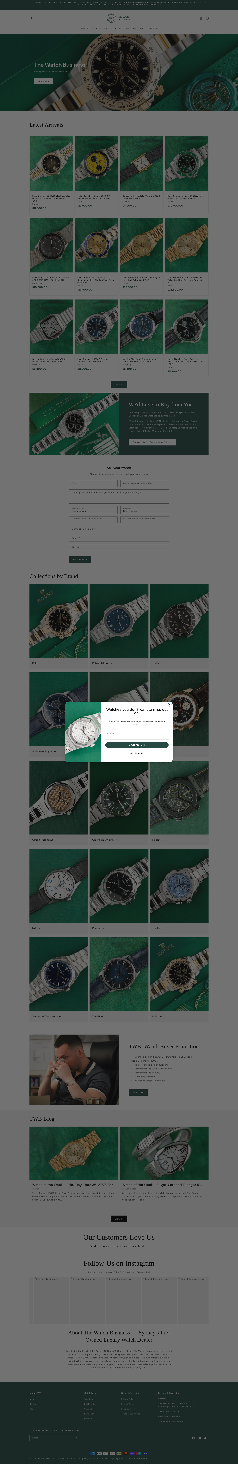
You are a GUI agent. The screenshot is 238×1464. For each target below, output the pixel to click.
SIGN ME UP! (137, 745)
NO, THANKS (137, 753)
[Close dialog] (169, 704)
